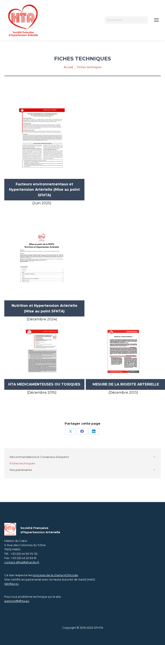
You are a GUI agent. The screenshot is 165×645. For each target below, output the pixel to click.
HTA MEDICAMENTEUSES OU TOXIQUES (44, 384)
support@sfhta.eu (16, 601)
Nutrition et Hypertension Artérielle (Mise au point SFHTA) (44, 308)
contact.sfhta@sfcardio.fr (21, 562)
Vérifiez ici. (11, 583)
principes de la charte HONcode (55, 575)
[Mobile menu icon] (156, 20)
